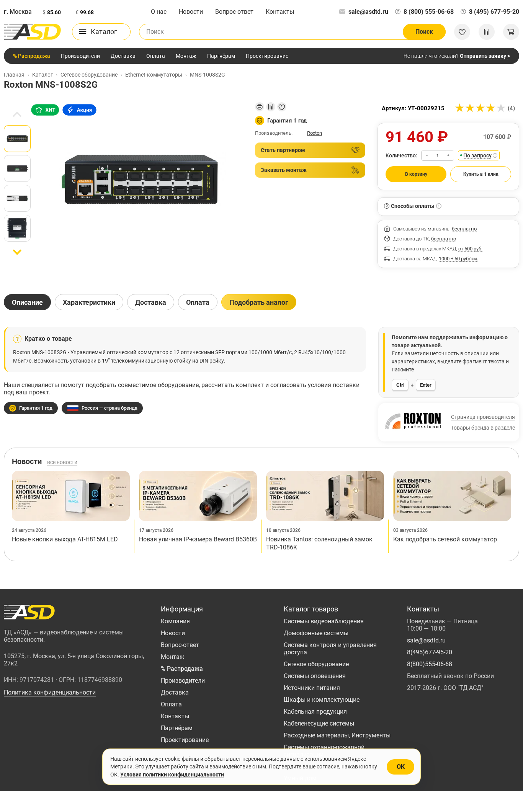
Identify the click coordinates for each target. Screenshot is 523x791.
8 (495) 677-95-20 (494, 11)
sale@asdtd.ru (368, 11)
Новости (191, 11)
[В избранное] (281, 106)
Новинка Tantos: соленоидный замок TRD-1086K (319, 543)
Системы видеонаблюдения (324, 621)
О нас (159, 11)
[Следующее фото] (17, 252)
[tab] (27, 302)
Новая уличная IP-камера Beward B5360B (198, 539)
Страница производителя (483, 417)
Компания (175, 621)
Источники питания (312, 687)
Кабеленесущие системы (319, 723)
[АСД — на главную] (32, 32)
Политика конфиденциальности (50, 692)
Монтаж (186, 56)
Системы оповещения (315, 676)
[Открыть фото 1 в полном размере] (140, 179)
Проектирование (267, 56)
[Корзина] (511, 32)
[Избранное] (462, 32)
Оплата (155, 56)
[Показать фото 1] (17, 138)
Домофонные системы (316, 633)
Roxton (314, 133)
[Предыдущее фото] (17, 114)
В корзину (416, 174)
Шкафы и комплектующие (322, 699)
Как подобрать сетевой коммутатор (445, 539)
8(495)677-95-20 (429, 652)
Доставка (123, 56)
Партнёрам (221, 56)
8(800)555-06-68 (429, 664)
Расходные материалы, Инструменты (337, 735)
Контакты (280, 11)
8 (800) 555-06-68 (429, 11)
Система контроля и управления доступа (330, 648)
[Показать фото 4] (17, 228)
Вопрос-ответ (234, 11)
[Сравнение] (487, 32)
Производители (80, 56)
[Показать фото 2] (17, 168)
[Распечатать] (259, 106)
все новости (62, 462)
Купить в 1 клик (480, 174)
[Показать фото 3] (17, 198)
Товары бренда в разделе (483, 428)
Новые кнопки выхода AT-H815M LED (65, 539)
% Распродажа (31, 56)
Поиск (424, 31)
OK (401, 766)
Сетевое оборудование (316, 664)
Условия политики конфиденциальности (172, 774)
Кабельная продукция (315, 711)
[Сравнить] (270, 106)
